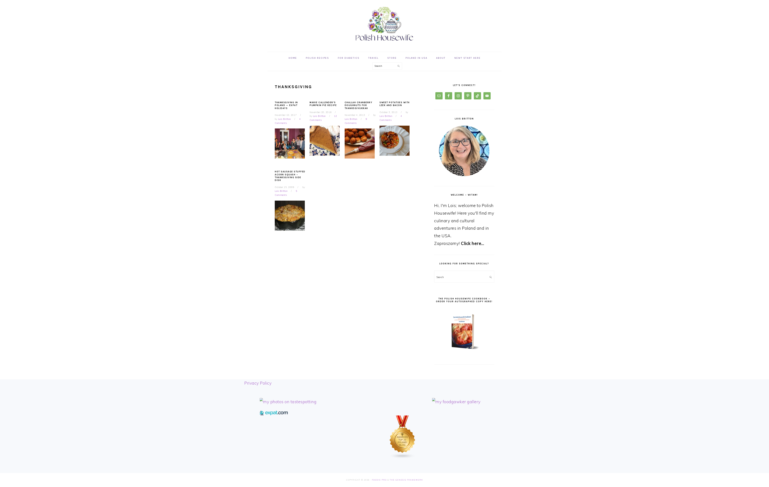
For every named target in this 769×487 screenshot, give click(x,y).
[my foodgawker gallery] (456, 401)
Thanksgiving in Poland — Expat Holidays (286, 105)
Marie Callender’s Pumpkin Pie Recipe (323, 104)
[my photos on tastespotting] (288, 401)
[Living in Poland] (274, 413)
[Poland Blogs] (402, 457)
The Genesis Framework (406, 480)
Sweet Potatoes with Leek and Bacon (394, 104)
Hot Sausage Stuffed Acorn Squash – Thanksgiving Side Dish (290, 176)
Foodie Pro (379, 480)
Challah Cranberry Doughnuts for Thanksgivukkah (358, 105)
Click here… (472, 243)
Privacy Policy (258, 383)
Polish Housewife (384, 24)
